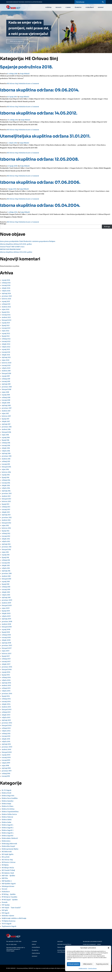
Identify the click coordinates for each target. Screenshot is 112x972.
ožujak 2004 (6, 704)
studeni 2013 (6, 496)
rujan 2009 (5, 608)
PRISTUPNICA (36, 953)
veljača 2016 (6, 451)
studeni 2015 (6, 459)
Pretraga (3, 224)
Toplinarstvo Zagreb (9, 926)
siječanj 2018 (6, 405)
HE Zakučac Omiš (8, 873)
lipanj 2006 (6, 675)
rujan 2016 (5, 435)
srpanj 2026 (6, 280)
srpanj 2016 (6, 437)
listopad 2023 (6, 320)
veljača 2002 (6, 731)
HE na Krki (5, 857)
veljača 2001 (6, 741)
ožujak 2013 (6, 512)
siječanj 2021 (6, 357)
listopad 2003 (6, 709)
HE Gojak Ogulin (7, 854)
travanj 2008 (6, 637)
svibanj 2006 (6, 677)
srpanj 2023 (6, 323)
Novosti (4, 889)
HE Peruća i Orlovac (9, 862)
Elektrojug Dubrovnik (9, 843)
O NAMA (68, 7)
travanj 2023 (6, 328)
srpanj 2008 (6, 629)
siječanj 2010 (6, 597)
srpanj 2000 (6, 755)
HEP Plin (5, 878)
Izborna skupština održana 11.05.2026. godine (16, 244)
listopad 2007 (6, 648)
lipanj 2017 (5, 419)
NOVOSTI (58, 7)
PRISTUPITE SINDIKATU (17, 41)
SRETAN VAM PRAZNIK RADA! (10, 249)
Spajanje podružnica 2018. (26, 67)
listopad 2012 (6, 523)
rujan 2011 (5, 552)
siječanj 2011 (6, 571)
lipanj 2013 (5, 504)
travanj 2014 (6, 483)
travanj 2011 (6, 563)
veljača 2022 (6, 347)
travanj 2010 (6, 589)
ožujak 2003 (6, 715)
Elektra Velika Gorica (9, 814)
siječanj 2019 (6, 384)
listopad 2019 (6, 373)
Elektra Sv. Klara (7, 806)
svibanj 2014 (6, 480)
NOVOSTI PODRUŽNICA (64, 944)
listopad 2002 (6, 725)
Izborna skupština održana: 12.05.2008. (39, 159)
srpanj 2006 (6, 672)
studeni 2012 (6, 520)
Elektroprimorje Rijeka (10, 849)
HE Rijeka (5, 865)
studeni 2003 (6, 707)
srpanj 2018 (6, 395)
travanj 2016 (6, 445)
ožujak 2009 (6, 613)
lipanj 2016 (5, 440)
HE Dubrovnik (7, 851)
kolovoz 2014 (6, 472)
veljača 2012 (6, 541)
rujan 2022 (5, 331)
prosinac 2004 (7, 693)
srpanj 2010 (6, 581)
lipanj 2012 (5, 531)
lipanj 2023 (5, 325)
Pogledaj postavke (102, 964)
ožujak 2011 (6, 565)
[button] (108, 948)
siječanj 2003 (6, 720)
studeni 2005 (6, 685)
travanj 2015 (6, 464)
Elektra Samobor (7, 801)
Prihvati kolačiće (73, 964)
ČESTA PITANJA (61, 947)
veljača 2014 (6, 488)
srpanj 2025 (6, 301)
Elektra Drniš (6, 793)
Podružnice (22, 83)
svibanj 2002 (6, 728)
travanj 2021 (6, 352)
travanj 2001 (6, 736)
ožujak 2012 (6, 539)
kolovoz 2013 (6, 501)
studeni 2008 (6, 624)
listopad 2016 (6, 432)
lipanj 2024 (6, 312)
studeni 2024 (6, 307)
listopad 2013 (6, 499)
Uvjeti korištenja (92, 968)
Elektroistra (6, 841)
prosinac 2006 (7, 667)
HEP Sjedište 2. (7, 881)
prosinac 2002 (7, 723)
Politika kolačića (83, 968)
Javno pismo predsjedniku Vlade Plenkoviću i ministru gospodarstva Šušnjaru (27, 241)
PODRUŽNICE (90, 7)
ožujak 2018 (6, 403)
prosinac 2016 (7, 427)
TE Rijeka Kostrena (8, 921)
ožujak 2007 (6, 664)
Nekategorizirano (8, 886)
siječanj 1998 (6, 768)
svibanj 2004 (6, 699)
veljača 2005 (6, 691)
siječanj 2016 (6, 453)
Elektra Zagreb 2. (8, 827)
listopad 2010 (6, 579)
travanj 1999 (6, 760)
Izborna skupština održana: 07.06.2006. (40, 182)
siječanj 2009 (6, 619)
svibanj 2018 (6, 397)
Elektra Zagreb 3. (7, 830)
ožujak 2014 (6, 485)
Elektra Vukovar (7, 817)
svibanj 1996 (6, 773)
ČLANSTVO (78, 7)
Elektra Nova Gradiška (10, 798)
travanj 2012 (6, 536)
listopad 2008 (7, 627)
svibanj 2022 (6, 339)
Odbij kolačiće (87, 964)
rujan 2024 (5, 309)
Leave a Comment (33, 83)
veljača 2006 (6, 680)
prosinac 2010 (7, 573)
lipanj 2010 (5, 584)
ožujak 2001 (6, 739)
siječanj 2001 (6, 744)
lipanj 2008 (6, 632)
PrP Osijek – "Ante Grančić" (11, 907)
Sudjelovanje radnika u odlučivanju (14, 918)
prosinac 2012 (7, 517)
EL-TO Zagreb (6, 790)
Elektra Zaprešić (7, 835)
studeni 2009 (6, 603)
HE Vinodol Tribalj (8, 870)
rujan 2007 (5, 651)
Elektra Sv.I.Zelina (8, 809)
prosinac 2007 (7, 645)
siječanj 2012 (6, 544)
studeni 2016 (6, 429)
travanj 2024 (6, 315)
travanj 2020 (6, 365)
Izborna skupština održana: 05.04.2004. (40, 205)
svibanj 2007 (6, 659)
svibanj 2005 (6, 688)
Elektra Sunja (6, 803)
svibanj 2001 (6, 733)
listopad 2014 (6, 467)
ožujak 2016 (6, 448)
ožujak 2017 (6, 421)
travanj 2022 (6, 341)
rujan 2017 (5, 413)
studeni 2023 (6, 317)
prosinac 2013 (7, 493)
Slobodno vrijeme (8, 915)
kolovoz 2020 (6, 363)
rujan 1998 (5, 765)
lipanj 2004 (6, 696)
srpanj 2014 (6, 475)
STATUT (34, 944)
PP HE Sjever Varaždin (9, 897)
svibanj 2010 (6, 587)
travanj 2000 (6, 757)
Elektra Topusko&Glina (10, 811)
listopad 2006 (7, 669)
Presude (4, 902)
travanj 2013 (6, 509)
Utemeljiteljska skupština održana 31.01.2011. (45, 136)
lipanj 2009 (6, 611)
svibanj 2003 (6, 712)
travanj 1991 (6, 776)
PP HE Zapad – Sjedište (10, 900)
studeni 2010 (6, 576)
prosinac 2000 (7, 747)
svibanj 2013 (6, 507)
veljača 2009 (6, 616)
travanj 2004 (6, 701)
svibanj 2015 (6, 461)
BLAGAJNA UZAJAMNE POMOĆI (92, 941)
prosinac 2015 (6, 456)
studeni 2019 (6, 371)
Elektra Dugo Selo (8, 795)
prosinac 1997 (7, 771)
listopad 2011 (6, 549)
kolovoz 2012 (6, 528)
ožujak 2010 (6, 592)
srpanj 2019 (6, 376)
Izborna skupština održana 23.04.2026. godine (16, 252)
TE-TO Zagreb (6, 923)
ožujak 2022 (6, 344)
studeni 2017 (6, 411)
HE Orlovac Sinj (12, 83)
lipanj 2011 (5, 557)
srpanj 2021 (6, 349)
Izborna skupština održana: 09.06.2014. (39, 90)
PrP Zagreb (5, 913)
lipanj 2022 (6, 336)
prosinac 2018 (7, 387)
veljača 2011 (6, 568)
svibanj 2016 (6, 443)
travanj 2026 (6, 285)
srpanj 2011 (5, 555)
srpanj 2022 (6, 333)
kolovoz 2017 (6, 416)
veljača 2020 (6, 368)
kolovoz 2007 (6, 653)
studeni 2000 (6, 749)
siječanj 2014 (6, 491)
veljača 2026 (6, 291)
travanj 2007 (6, 661)
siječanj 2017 (6, 424)
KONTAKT (101, 7)
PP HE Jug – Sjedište (9, 894)
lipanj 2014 (5, 477)
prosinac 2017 (6, 408)
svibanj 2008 (6, 635)
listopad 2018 (6, 389)
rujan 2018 (5, 392)
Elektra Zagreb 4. (8, 833)
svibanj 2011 (6, 560)
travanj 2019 (6, 381)
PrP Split (5, 910)
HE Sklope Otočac (8, 867)
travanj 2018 (6, 400)
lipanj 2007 (6, 656)
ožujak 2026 (6, 288)
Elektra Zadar (6, 822)
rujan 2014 (5, 469)
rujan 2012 (5, 525)
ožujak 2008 (6, 640)
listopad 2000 (7, 752)
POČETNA (48, 7)
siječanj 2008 (6, 643)
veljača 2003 (6, 717)
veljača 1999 (6, 763)
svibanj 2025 (6, 304)
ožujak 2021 (6, 355)
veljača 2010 (6, 595)
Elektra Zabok (7, 819)
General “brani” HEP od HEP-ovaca (12, 247)
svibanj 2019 (6, 379)
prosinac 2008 (7, 621)
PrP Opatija (6, 905)
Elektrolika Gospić (8, 846)
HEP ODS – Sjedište (8, 875)
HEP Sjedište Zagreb (9, 883)
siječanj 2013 (6, 515)
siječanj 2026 (6, 293)
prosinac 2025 (7, 296)
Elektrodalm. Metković (10, 838)
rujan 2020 (5, 360)
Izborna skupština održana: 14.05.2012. (38, 113)
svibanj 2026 (6, 283)
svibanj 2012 (6, 533)
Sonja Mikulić (25, 73)
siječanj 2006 (6, 683)
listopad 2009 (7, 605)
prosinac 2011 (6, 547)
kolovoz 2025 (6, 299)
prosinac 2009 (7, 600)
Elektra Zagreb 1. (7, 825)
